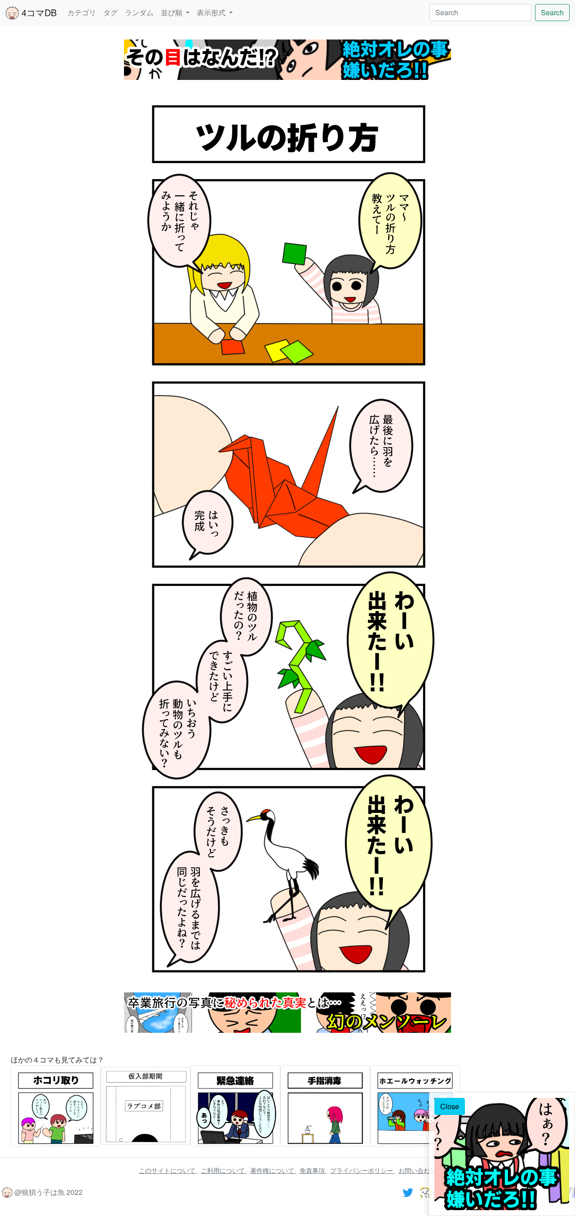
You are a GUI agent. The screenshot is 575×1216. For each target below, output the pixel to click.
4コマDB (38, 12)
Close (449, 1106)
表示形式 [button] (212, 12)
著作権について (273, 1170)
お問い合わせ (417, 1170)
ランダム (139, 12)
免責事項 (313, 1170)
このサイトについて (168, 1170)
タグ (110, 12)
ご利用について (224, 1170)
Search (552, 12)
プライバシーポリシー (362, 1170)
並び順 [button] (172, 12)
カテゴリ (81, 12)
